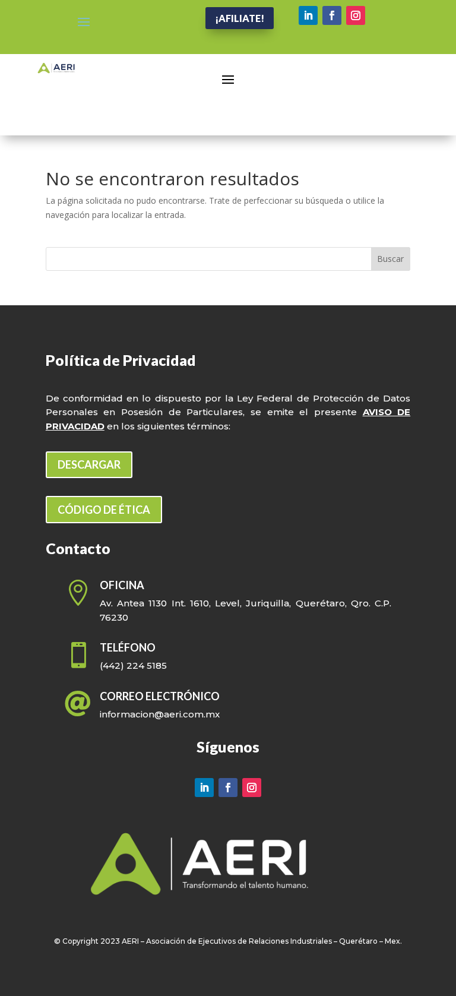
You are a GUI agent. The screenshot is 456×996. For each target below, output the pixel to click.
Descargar (89, 464)
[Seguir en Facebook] (331, 15)
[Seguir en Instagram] (355, 15)
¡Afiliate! (239, 18)
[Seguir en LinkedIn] (308, 15)
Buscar (390, 258)
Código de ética (104, 509)
